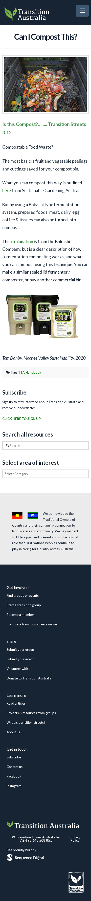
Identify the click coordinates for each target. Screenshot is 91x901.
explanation (22, 241)
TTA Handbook (29, 372)
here (6, 190)
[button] (82, 11)
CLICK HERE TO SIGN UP (21, 419)
